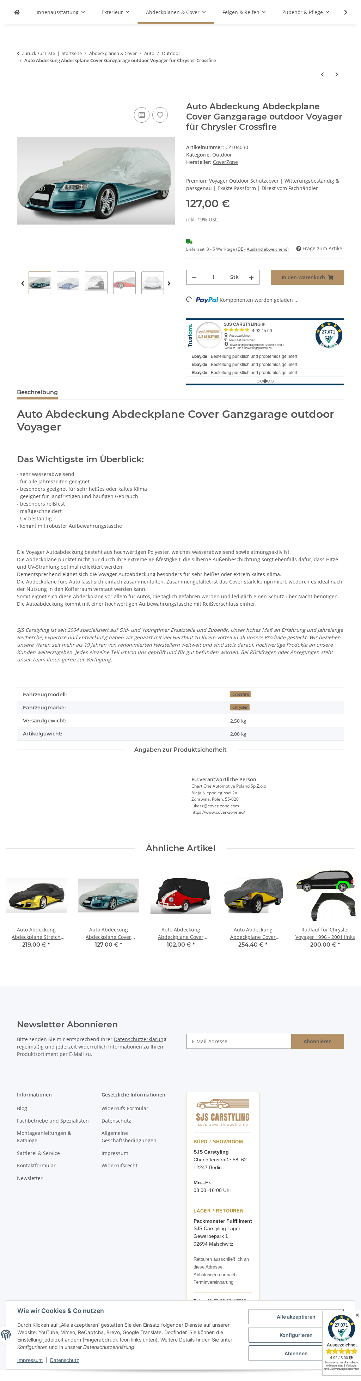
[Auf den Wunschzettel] (160, 115)
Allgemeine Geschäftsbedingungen (129, 1137)
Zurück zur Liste (38, 53)
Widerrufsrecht (119, 1165)
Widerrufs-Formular (125, 1108)
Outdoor (222, 154)
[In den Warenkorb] (22, 98)
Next (169, 283)
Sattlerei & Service (38, 1153)
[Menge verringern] (194, 277)
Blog (22, 1108)
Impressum (30, 1360)
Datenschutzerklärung (140, 1039)
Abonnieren (318, 1041)
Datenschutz (64, 1360)
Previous (23, 283)
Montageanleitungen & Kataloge (44, 1137)
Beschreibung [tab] (37, 392)
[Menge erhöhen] (251, 277)
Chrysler (240, 707)
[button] (341, 12)
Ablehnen (296, 1353)
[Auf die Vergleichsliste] (141, 115)
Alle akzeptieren (296, 1317)
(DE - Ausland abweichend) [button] (262, 249)
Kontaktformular (36, 1165)
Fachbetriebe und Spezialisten (53, 1120)
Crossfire (240, 694)
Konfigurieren (296, 1335)
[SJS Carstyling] (17, 12)
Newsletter (30, 1178)
